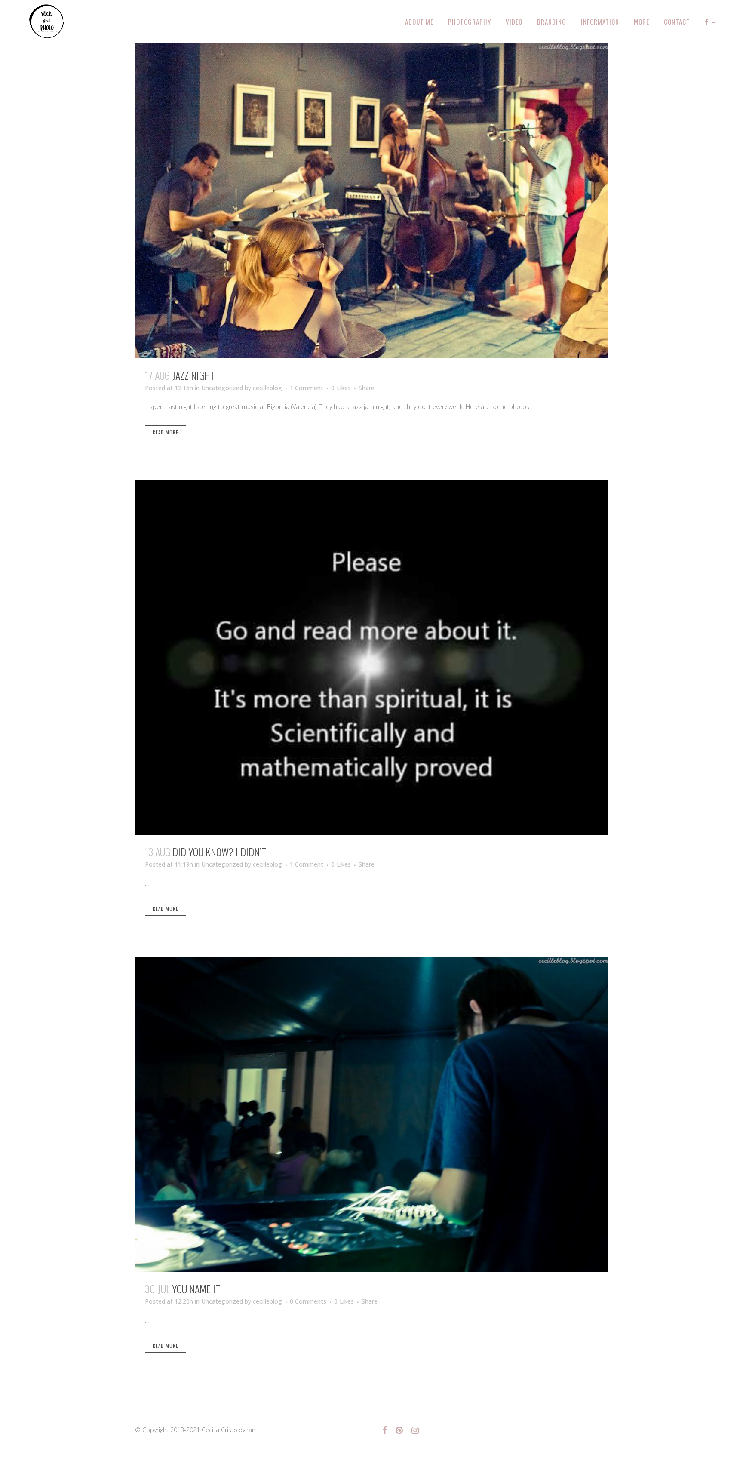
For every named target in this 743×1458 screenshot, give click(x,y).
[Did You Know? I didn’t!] (371, 657)
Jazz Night (193, 375)
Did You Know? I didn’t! (220, 851)
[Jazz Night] (371, 200)
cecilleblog (267, 388)
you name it (196, 1288)
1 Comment (306, 388)
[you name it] (371, 1114)
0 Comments (308, 1301)
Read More (165, 432)
